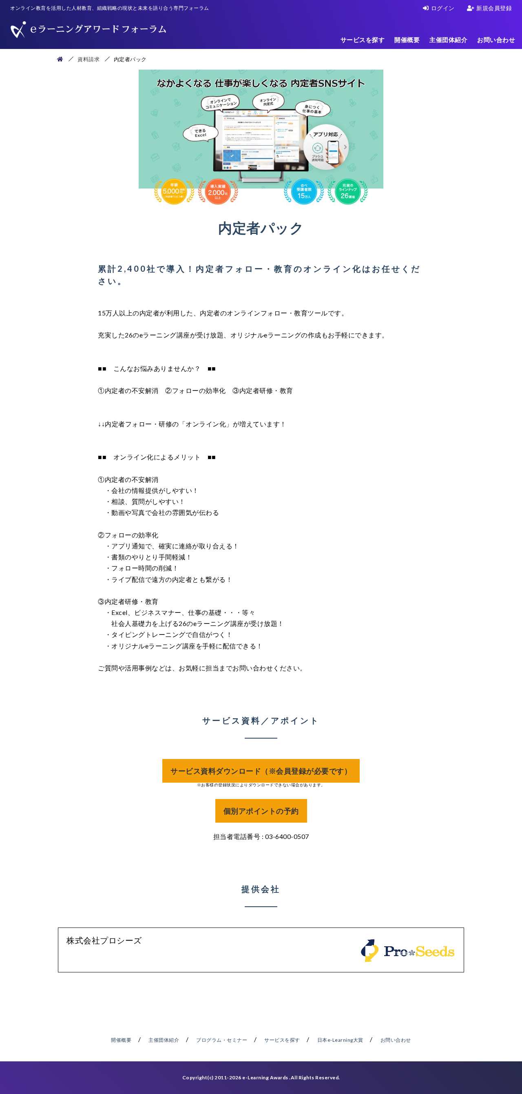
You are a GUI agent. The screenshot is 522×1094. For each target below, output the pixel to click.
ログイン (443, 7)
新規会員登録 (494, 7)
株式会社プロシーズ (104, 940)
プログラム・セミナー (221, 1040)
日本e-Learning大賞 (340, 1040)
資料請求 (88, 59)
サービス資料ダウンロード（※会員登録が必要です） (261, 770)
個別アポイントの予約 (261, 810)
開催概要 (407, 39)
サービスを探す (363, 39)
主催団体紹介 (448, 39)
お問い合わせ (496, 39)
